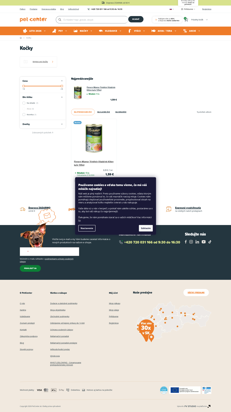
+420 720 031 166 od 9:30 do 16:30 (106, 9)
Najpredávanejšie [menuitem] (83, 112)
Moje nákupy (114, 303)
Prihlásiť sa (30, 268)
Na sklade (32, 103)
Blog (62, 9)
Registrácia (206, 9)
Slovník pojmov (26, 349)
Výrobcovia (55, 356)
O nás (22, 303)
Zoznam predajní (27, 323)
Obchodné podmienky (59, 316)
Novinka (31, 114)
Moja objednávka (57, 310)
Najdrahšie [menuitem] (120, 112)
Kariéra (23, 310)
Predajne (33, 9)
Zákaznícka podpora (28, 336)
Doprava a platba (49, 9)
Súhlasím (146, 228)
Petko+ (22, 9)
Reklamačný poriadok (59, 336)
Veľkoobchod (73, 9)
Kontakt (23, 330)
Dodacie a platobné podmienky (63, 303)
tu (79, 220)
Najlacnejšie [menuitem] (103, 112)
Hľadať (135, 19)
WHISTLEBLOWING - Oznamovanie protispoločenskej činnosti (65, 364)
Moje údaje (114, 310)
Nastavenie (87, 228)
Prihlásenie (113, 316)
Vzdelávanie (25, 316)
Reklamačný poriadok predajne (63, 343)
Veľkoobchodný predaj (60, 349)
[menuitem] (34, 31)
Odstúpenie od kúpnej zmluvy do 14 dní (67, 323)
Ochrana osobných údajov (61, 330)
